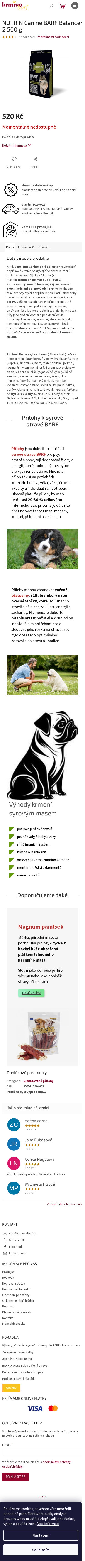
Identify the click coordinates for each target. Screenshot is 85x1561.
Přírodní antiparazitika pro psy (22, 1372)
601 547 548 (17, 1240)
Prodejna (8, 1272)
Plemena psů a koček (16, 1312)
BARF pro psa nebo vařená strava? (25, 1366)
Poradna (8, 1306)
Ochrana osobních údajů (18, 1301)
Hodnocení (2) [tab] (26, 247)
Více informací (48, 1523)
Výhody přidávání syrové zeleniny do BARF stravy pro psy (41, 1345)
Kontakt (7, 1318)
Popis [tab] (10, 247)
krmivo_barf (17, 1253)
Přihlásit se (15, 1476)
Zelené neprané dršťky (18, 1352)
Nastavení (40, 1535)
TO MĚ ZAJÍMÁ (31, 993)
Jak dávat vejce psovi (17, 1359)
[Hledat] (51, 5)
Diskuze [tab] (44, 247)
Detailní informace (14, 145)
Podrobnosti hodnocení (53, 37)
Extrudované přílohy (38, 1081)
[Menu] (74, 5)
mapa (42, 1496)
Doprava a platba (13, 1283)
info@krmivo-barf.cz (22, 1233)
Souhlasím (41, 1549)
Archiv (11, 1388)
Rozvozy (8, 1277)
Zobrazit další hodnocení (63, 1204)
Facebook (16, 1247)
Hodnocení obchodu (15, 1289)
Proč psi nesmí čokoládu (18, 1379)
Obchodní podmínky (15, 1295)
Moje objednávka (13, 1323)
